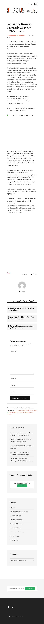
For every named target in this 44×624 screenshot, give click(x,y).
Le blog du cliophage (17, 532)
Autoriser (22, 486)
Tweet (9, 273)
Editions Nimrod (15, 516)
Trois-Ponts (14, 540)
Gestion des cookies (16, 617)
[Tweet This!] (31, 274)
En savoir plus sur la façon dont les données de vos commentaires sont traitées (22, 412)
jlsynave (22, 291)
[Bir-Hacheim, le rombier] (21, 13)
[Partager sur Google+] (36, 274)
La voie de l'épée (15, 528)
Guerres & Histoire (16, 524)
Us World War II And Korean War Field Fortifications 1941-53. (21, 318)
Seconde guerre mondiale (16, 35)
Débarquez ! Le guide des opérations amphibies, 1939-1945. (21, 327)
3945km (12, 507)
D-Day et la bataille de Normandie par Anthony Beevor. (21, 309)
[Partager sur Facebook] (29, 274)
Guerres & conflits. (16, 520)
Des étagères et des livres (19, 511)
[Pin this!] (34, 274)
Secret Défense (15, 536)
